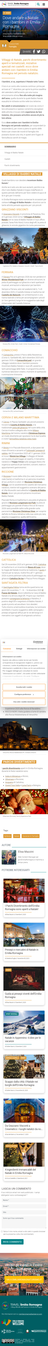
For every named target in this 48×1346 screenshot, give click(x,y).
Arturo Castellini (11, 1178)
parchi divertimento (11, 768)
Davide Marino (10, 1134)
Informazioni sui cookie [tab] (36, 648)
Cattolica (42, 564)
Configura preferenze (22, 694)
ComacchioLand (24, 360)
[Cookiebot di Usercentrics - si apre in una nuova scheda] (35, 642)
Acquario (9, 782)
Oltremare (9, 779)
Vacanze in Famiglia (31, 836)
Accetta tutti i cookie (24, 687)
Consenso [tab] (7, 648)
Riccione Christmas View (24, 511)
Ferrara (6, 277)
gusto (42, 570)
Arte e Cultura (11, 1146)
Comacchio (8, 355)
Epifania (7, 836)
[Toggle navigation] (43, 4)
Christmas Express (36, 433)
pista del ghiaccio (20, 427)
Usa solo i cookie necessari (24, 702)
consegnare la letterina (20, 598)
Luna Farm (26, 785)
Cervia (6, 422)
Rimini (6, 447)
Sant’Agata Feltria (11, 587)
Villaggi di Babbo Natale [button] (13, 153)
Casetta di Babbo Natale (21, 425)
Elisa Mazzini (8, 34)
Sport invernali (12, 1014)
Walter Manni (10, 1046)
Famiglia (13, 46)
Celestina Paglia (11, 958)
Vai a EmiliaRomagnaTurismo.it (24, 1279)
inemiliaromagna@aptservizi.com (30, 1314)
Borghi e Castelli (12, 1058)
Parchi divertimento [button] (12, 165)
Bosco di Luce (34, 567)
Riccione (7, 476)
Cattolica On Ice (16, 578)
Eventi (8, 13)
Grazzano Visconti (11, 214)
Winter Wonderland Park (12, 279)
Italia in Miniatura (13, 776)
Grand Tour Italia (12, 785)
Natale (16, 836)
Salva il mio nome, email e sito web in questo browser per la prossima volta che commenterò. (24, 1232)
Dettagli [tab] (19, 648)
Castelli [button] (7, 159)
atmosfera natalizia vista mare (22, 439)
